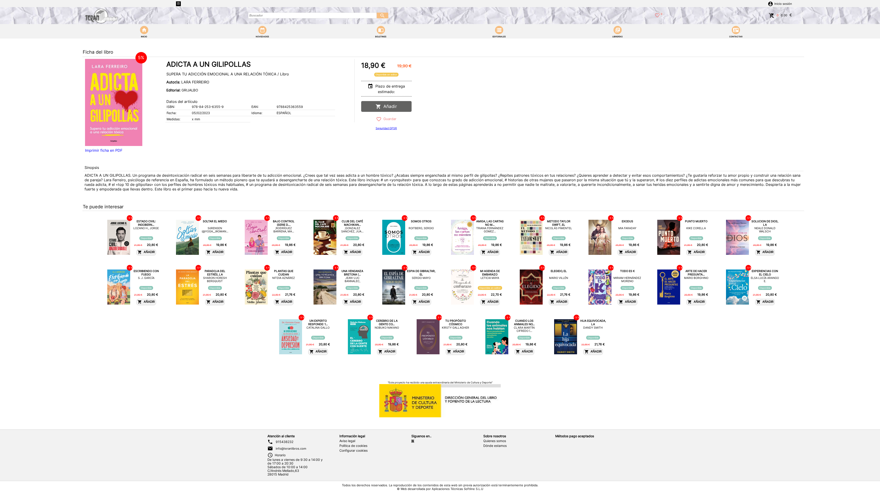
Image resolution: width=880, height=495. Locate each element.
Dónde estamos (495, 446)
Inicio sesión (783, 4)
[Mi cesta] (771, 15)
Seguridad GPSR (386, 128)
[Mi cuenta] (770, 3)
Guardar (389, 119)
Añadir (389, 106)
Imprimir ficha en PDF (103, 150)
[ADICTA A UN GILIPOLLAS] (113, 102)
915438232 (284, 442)
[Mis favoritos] (657, 15)
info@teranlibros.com (291, 448)
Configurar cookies (353, 450)
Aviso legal (347, 441)
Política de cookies (353, 446)
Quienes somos (494, 441)
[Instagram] (178, 3)
